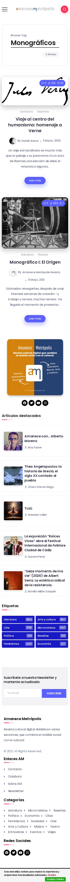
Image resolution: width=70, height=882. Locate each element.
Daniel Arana (30, 140)
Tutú (28, 508)
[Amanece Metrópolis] (35, 9)
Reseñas (43, 111)
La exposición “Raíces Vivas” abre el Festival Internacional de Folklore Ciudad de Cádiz (45, 543)
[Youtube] (38, 403)
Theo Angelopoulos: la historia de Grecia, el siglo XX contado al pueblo (43, 473)
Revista (43, 255)
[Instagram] (45, 403)
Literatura (26, 111)
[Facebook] (25, 403)
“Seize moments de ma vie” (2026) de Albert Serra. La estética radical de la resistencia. (44, 578)
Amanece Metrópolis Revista (41, 272)
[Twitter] (32, 403)
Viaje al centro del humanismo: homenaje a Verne (35, 125)
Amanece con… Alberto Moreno (43, 438)
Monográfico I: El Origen (35, 262)
